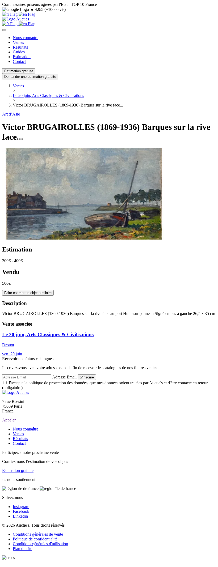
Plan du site (22, 548)
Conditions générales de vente (38, 534)
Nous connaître (25, 37)
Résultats (20, 47)
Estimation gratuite (18, 71)
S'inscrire (87, 377)
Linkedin (20, 516)
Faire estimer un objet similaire (28, 293)
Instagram (21, 506)
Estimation (22, 56)
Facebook (21, 511)
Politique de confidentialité (35, 539)
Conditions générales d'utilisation (40, 544)
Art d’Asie (11, 114)
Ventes (18, 42)
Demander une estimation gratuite (30, 77)
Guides (19, 52)
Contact (19, 61)
